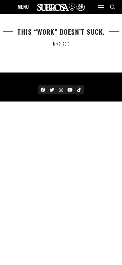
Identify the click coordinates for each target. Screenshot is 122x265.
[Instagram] (61, 89)
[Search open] (112, 6)
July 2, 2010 (61, 44)
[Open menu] (10, 7)
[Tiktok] (79, 89)
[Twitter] (51, 89)
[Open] (101, 7)
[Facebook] (42, 89)
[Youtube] (70, 89)
